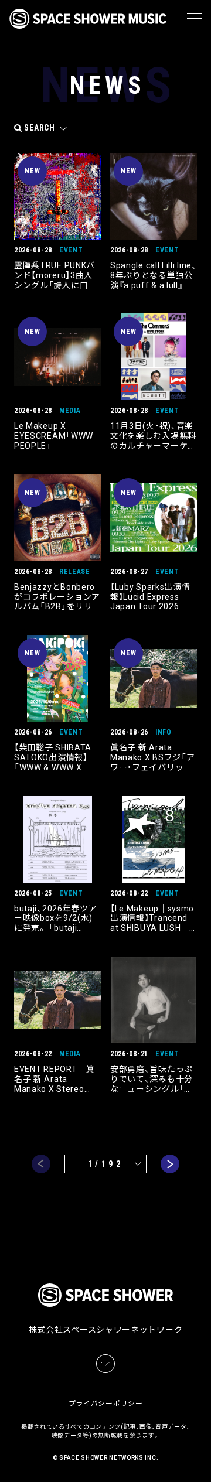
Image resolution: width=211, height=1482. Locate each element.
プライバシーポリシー (106, 1403)
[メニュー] (194, 18)
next (170, 1164)
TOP (204, 1459)
